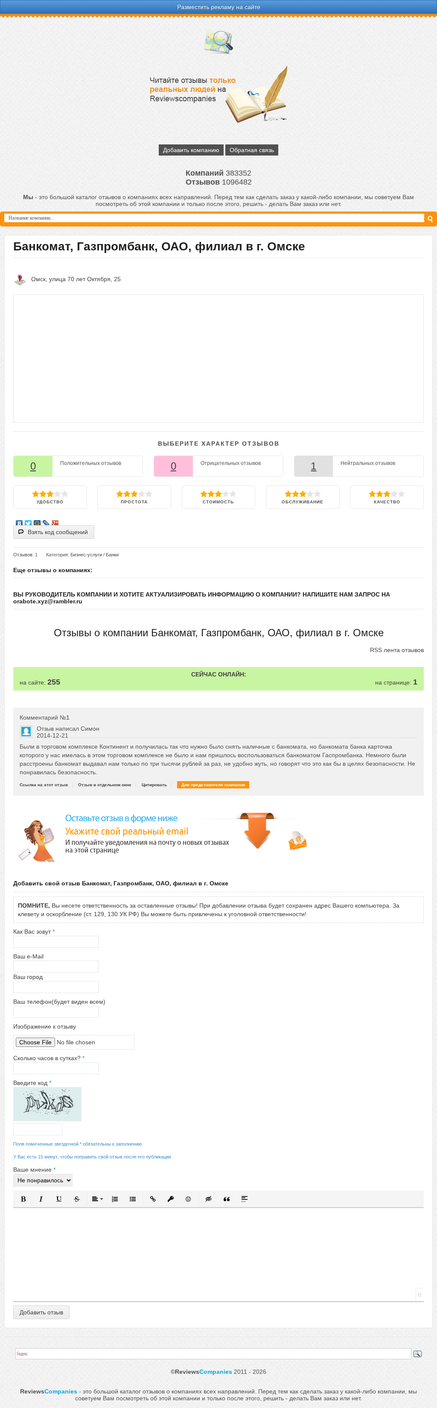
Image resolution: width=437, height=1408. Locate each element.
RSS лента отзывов (397, 650)
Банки (112, 554)
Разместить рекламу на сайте (218, 6)
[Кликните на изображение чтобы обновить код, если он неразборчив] (47, 1119)
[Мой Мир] (37, 521)
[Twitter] (28, 521)
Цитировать (154, 784)
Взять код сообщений (58, 532)
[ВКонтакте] (19, 521)
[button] (23, 1199)
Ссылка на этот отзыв (44, 784)
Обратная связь (252, 150)
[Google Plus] (55, 521)
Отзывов (22, 554)
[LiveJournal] (46, 521)
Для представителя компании (213, 784)
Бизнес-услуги (86, 554)
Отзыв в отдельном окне (104, 784)
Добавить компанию (191, 150)
